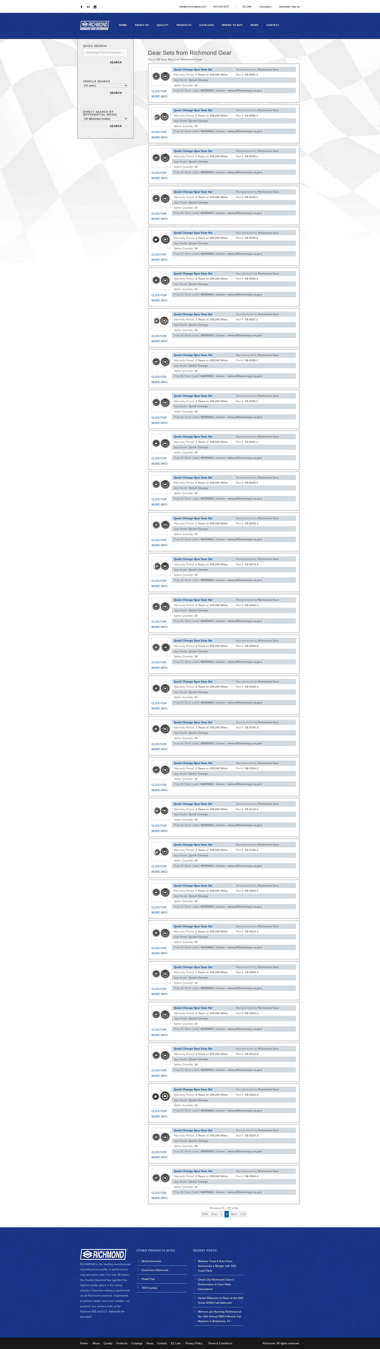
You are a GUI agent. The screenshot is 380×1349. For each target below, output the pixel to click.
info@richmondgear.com (193, 6)
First (205, 1214)
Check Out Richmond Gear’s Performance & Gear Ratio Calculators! (216, 1284)
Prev (214, 1214)
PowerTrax (148, 1279)
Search (116, 62)
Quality (163, 25)
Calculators (265, 6)
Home (123, 25)
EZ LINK (247, 6)
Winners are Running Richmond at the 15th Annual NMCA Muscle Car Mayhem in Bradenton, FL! (219, 1316)
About (96, 1343)
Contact (272, 25)
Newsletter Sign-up (289, 6)
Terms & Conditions (220, 1343)
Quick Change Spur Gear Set (193, 69)
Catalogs (207, 25)
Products (184, 25)
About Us (142, 25)
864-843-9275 (221, 6)
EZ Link (175, 1343)
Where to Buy (232, 25)
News (254, 25)
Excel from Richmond (155, 1270)
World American (151, 1261)
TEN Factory (149, 1287)
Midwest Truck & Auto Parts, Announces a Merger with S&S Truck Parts (217, 1266)
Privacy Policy (193, 1343)
